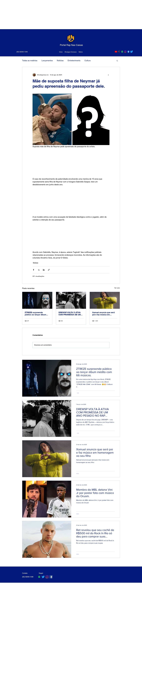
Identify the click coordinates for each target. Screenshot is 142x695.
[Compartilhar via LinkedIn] (44, 270)
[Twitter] (131, 51)
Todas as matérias (29, 60)
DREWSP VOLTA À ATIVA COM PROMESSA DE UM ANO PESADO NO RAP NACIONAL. (70, 313)
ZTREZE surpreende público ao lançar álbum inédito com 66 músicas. (35, 313)
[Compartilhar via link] (49, 270)
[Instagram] (125, 51)
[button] (117, 60)
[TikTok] (119, 51)
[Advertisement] (62, 14)
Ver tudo (117, 288)
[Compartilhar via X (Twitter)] (39, 270)
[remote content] (71, 162)
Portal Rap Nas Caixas (71, 45)
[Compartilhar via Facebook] (34, 270)
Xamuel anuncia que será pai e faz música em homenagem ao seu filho (103, 313)
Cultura (88, 60)
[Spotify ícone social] (122, 51)
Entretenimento (74, 60)
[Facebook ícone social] (51, 576)
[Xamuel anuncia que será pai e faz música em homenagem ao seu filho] (105, 300)
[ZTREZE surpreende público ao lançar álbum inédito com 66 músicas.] (37, 300)
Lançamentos (47, 60)
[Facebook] (128, 51)
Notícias (60, 60)
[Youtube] (116, 51)
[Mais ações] (108, 75)
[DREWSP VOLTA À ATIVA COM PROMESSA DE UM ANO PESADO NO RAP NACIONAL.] (71, 300)
